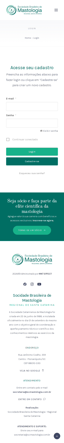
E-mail (11, 98)
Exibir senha (50, 130)
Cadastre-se (32, 161)
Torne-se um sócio (30, 230)
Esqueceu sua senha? (32, 173)
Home (28, 38)
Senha (11, 115)
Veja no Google (30, 370)
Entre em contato (30, 399)
